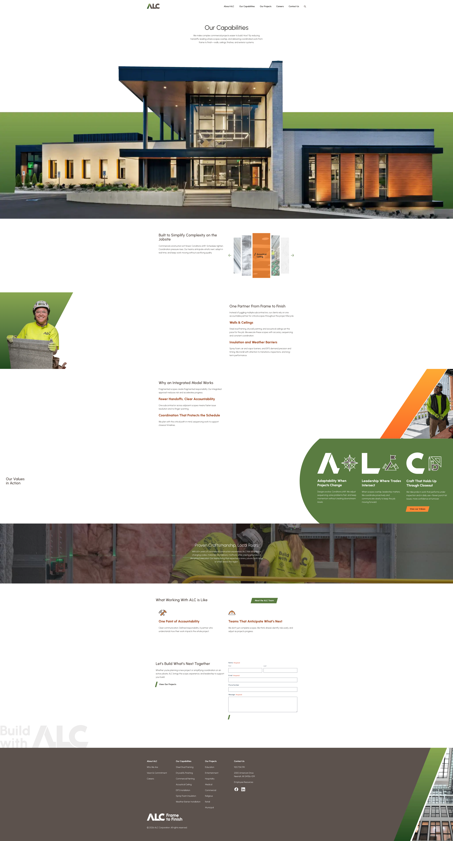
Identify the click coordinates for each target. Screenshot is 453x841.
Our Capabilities (247, 6)
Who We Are (152, 767)
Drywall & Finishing (184, 773)
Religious (209, 796)
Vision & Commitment (157, 773)
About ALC (229, 6)
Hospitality (209, 778)
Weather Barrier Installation (188, 801)
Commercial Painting (185, 778)
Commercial (210, 790)
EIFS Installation (183, 790)
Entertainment (211, 773)
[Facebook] (236, 789)
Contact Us (294, 6)
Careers (280, 6)
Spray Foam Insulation (186, 796)
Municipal (209, 807)
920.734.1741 (239, 767)
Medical (208, 784)
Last (265, 666)
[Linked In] (243, 789)
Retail (207, 801)
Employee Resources (243, 782)
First (229, 666)
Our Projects (265, 6)
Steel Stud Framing (184, 767)
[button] (230, 255)
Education (209, 767)
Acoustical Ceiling (184, 784)
